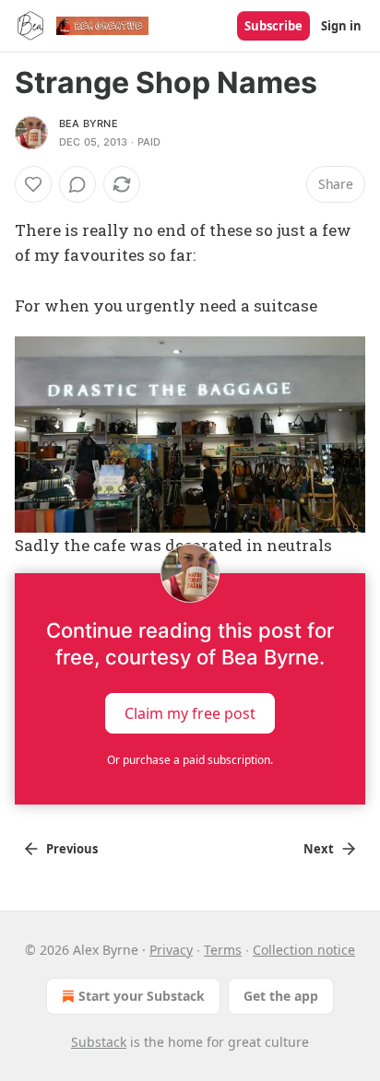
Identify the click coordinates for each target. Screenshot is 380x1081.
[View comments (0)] (77, 184)
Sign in (341, 26)
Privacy (171, 949)
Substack (98, 1042)
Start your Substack (141, 996)
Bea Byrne (88, 123)
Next (318, 848)
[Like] (33, 184)
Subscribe (273, 26)
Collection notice (304, 949)
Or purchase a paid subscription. (190, 760)
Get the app (280, 996)
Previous (72, 848)
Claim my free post (190, 712)
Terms (223, 949)
